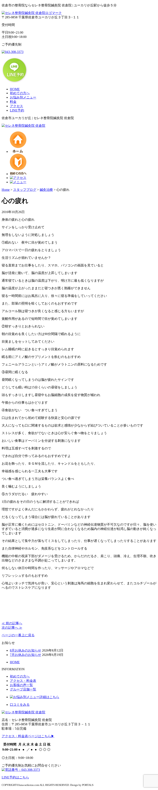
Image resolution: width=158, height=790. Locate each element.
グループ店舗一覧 (23, 689)
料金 (13, 101)
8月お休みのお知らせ (25, 650)
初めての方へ (20, 93)
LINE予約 (17, 110)
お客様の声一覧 (21, 685)
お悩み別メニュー (23, 97)
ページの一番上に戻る (18, 635)
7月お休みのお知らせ (25, 654)
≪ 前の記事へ (12, 623)
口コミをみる (20, 704)
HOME (15, 89)
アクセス (16, 106)
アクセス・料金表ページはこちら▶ (28, 736)
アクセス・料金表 (23, 680)
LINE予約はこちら (15, 777)
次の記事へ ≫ (12, 627)
